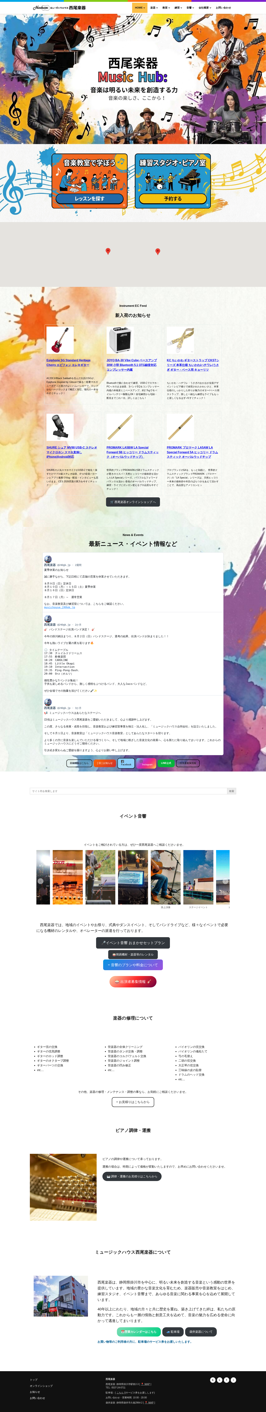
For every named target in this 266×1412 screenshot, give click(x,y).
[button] (157, 251)
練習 (177, 7)
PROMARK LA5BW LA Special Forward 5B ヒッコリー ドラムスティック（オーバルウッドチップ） (133, 452)
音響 (189, 7)
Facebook (126, 764)
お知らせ (35, 1391)
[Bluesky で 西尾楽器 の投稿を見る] (133, 582)
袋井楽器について (201, 1331)
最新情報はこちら (79, 763)
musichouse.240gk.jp (59, 607)
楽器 (152, 7)
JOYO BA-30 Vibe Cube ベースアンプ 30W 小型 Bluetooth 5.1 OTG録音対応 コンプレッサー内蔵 (132, 365)
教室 (165, 7)
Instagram (146, 764)
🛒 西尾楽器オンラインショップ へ (133, 502)
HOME (139, 7)
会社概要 (204, 7)
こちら (120, 1392)
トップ (33, 1379)
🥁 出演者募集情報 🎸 (133, 982)
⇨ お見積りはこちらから (133, 1102)
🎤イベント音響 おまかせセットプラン (133, 943)
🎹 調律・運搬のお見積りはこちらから (132, 1176)
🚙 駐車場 (173, 1331)
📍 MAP (145, 1384)
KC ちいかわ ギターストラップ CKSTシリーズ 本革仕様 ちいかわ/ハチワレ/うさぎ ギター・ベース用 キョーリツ (193, 365)
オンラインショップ (41, 1385)
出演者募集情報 (188, 763)
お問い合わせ (223, 7)
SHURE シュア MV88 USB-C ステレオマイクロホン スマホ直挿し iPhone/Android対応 (72, 452)
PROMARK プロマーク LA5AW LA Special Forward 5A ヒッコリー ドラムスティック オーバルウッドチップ (192, 452)
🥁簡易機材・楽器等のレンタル (133, 954)
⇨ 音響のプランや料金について (133, 965)
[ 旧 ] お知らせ (105, 763)
